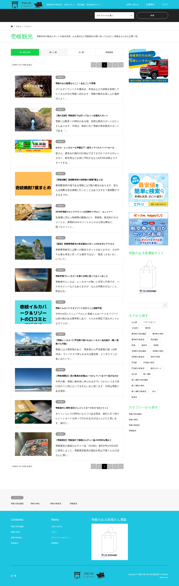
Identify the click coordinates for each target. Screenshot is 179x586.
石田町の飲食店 (138, 356)
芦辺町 (134, 362)
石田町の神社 (158, 351)
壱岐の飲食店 (134, 425)
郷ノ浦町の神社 (138, 385)
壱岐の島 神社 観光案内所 (148, 574)
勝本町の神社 (158, 333)
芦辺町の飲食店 (138, 368)
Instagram (12, 576)
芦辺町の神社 (148, 362)
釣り (154, 391)
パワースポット (149, 322)
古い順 (81, 52)
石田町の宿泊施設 (139, 351)
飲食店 (134, 397)
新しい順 (53, 52)
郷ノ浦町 (147, 374)
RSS (15, 576)
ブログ (165, 4)
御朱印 (144, 345)
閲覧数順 (109, 52)
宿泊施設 (154, 339)
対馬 (133, 345)
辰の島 (134, 374)
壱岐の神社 (133, 419)
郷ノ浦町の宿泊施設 (140, 379)
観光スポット (156, 368)
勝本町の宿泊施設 (139, 333)
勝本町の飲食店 (138, 339)
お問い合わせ (132, 4)
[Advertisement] (148, 128)
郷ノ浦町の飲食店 (139, 391)
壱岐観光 (132, 430)
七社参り (135, 328)
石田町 (156, 345)
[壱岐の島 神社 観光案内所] (89, 577)
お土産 (134, 322)
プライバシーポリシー (60, 537)
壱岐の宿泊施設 (135, 414)
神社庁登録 (155, 356)
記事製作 (150, 4)
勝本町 (148, 328)
